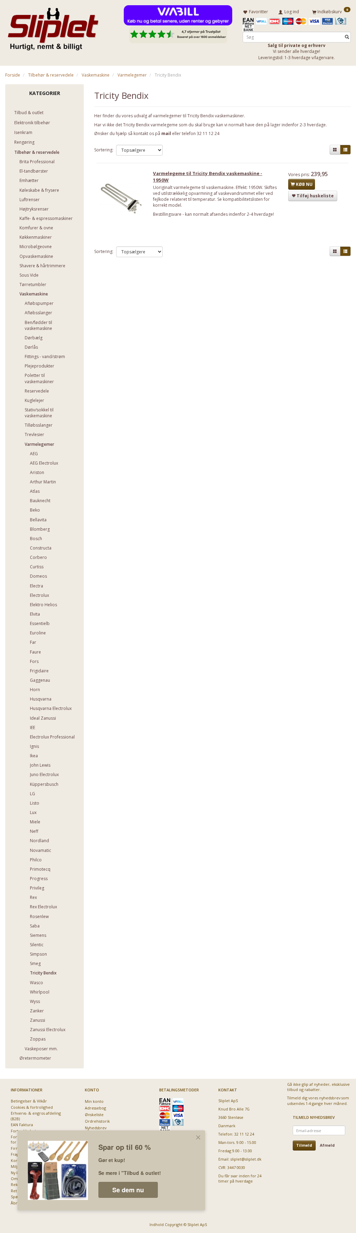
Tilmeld (304, 1145)
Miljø (15, 1166)
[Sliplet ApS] (53, 27)
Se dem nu (128, 1189)
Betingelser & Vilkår (29, 1101)
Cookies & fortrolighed (32, 1107)
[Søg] (347, 37)
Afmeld (327, 1145)
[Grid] (335, 150)
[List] (345, 150)
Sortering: (103, 150)
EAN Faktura (22, 1124)
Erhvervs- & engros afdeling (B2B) (36, 1116)
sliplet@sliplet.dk (245, 1159)
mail (166, 133)
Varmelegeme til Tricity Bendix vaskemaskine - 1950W (207, 176)
